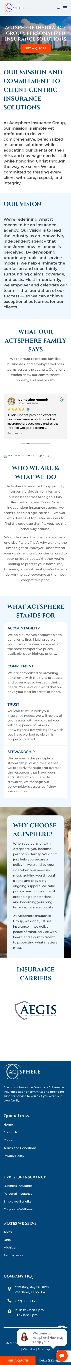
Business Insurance (18, 1186)
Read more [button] (14, 433)
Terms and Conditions (20, 1148)
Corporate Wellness (18, 1209)
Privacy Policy (14, 1156)
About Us (11, 1132)
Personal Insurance (18, 1193)
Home (8, 1124)
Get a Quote (35, 48)
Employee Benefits (18, 1201)
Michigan (10, 1247)
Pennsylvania (13, 1255)
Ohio (7, 1240)
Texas (8, 1232)
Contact (10, 1140)
